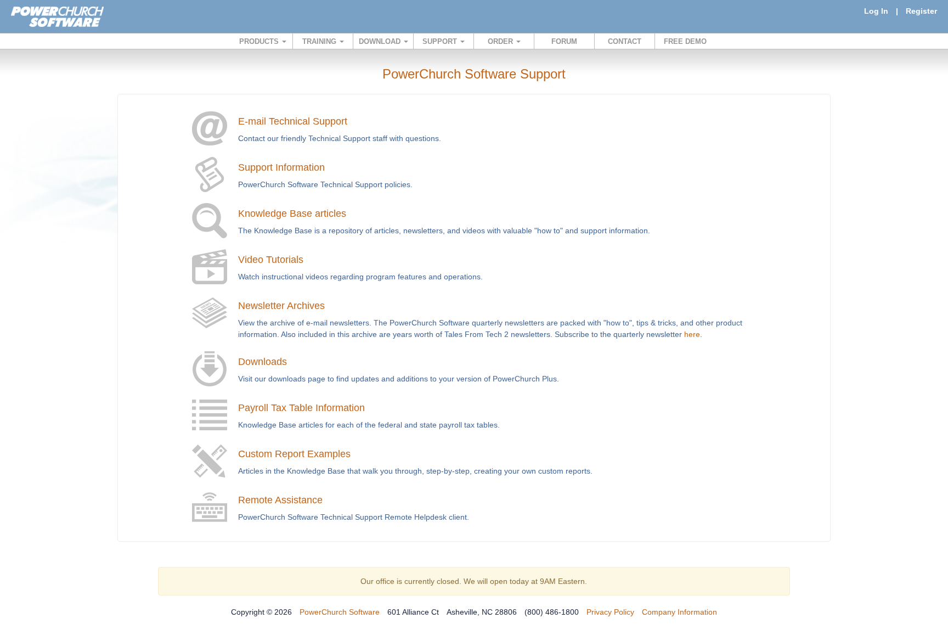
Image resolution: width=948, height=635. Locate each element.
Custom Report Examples (294, 453)
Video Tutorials (270, 259)
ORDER (501, 41)
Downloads (262, 361)
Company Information (679, 612)
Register (921, 11)
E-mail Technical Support (292, 121)
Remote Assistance (280, 499)
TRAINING (320, 41)
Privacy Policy (610, 612)
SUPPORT (440, 41)
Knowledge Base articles (292, 213)
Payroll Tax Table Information (301, 407)
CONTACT (624, 41)
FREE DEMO (685, 41)
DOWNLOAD (381, 41)
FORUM (564, 41)
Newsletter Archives (281, 305)
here (692, 334)
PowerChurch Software (340, 612)
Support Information (281, 167)
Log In (876, 11)
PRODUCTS (260, 41)
